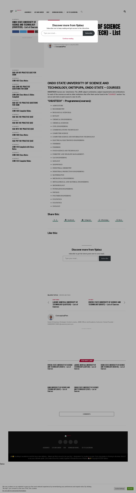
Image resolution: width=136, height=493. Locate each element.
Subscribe (88, 33)
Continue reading (68, 38)
